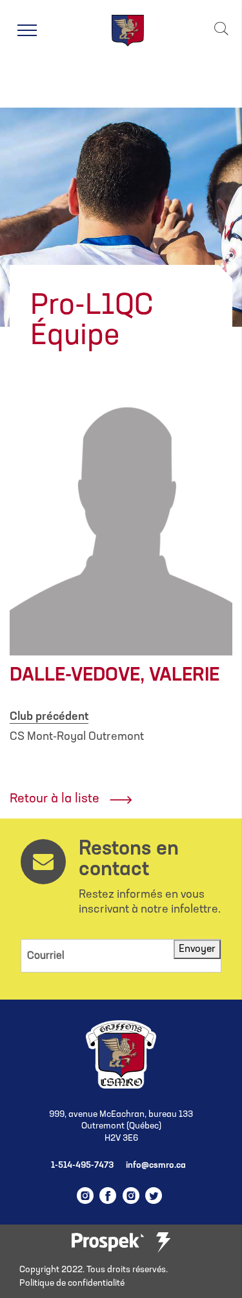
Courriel (46, 956)
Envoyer (197, 949)
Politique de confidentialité (72, 1283)
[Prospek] (108, 1243)
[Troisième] (163, 1242)
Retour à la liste (54, 799)
